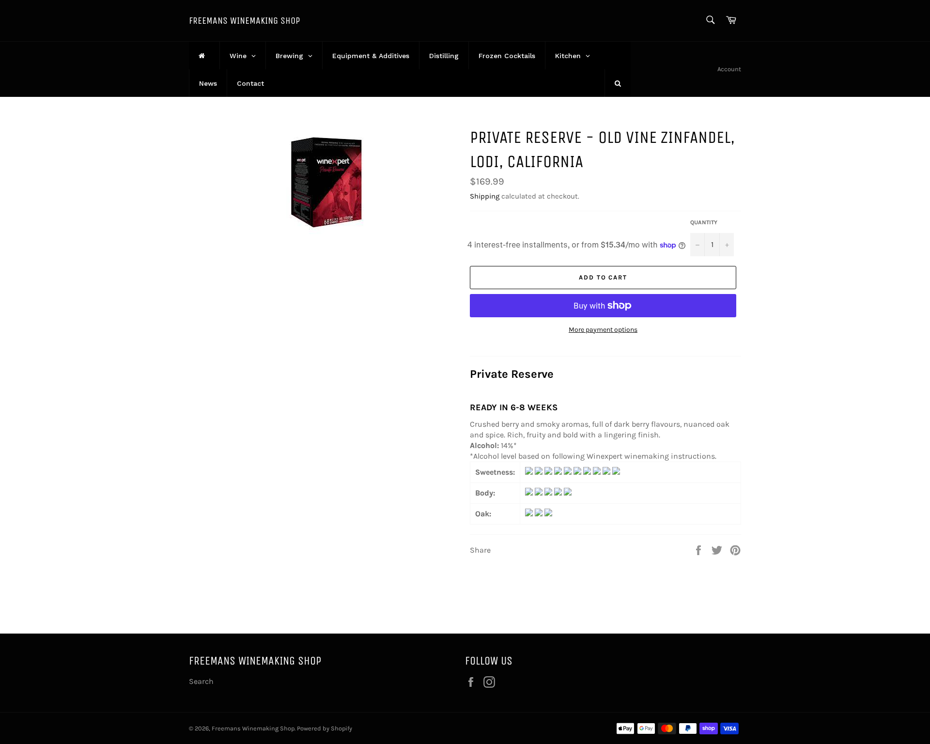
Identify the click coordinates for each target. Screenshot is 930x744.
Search (201, 681)
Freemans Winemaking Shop (244, 20)
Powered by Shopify (324, 728)
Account (729, 69)
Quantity (703, 222)
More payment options (603, 330)
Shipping (484, 196)
